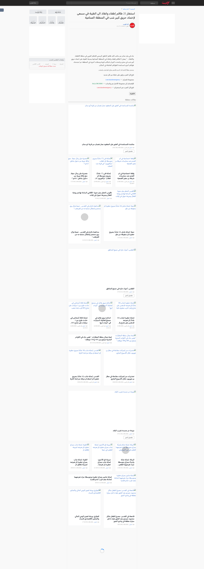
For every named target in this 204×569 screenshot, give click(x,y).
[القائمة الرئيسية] (173, 3)
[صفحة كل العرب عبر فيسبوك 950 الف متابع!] (57, 3)
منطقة (152, 3)
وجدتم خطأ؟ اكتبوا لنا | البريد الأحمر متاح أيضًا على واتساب (116, 70)
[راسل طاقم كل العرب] (49, 3)
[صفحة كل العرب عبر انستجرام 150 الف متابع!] (62, 3)
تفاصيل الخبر (128, 151)
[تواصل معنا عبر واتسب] (45, 3)
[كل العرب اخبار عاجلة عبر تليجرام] (53, 3)
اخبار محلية (126, 9)
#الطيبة (132, 94)
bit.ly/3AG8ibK (97, 84)
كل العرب (126, 24)
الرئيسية (132, 9)
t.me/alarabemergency (113, 80)
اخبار (131, 147)
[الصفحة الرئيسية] (166, 3)
